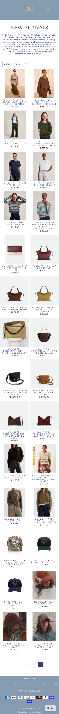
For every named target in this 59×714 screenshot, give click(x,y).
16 (34, 664)
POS (18, 712)
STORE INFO (28, 678)
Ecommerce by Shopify (33, 712)
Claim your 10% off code (29, 684)
